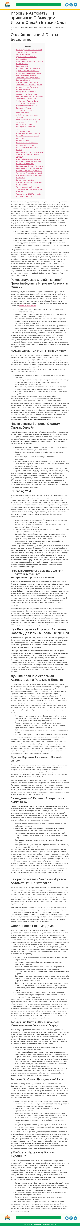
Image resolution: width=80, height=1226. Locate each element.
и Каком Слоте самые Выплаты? (28, 159)
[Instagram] (71, 4)
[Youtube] (75, 4)
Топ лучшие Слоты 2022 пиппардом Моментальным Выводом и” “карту (26, 105)
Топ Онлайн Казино (23, 131)
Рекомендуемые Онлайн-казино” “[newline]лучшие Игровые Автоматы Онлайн (29, 52)
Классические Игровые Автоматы (29, 166)
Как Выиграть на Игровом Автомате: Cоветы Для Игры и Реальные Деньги (28, 77)
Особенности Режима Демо (27, 101)
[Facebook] (67, 4)
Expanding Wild (22, 66)
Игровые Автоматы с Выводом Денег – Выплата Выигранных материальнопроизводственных (28, 70)
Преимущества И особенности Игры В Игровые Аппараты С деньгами (28, 136)
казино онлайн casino (27, 306)
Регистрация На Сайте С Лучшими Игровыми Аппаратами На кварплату (29, 182)
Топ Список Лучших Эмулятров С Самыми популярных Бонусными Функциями (29, 175)
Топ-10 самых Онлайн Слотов (27, 187)
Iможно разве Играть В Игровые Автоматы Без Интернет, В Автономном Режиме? (28, 122)
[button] (38, 4)
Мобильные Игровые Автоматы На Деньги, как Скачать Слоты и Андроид (29, 154)
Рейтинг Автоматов (23, 140)
